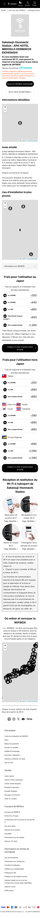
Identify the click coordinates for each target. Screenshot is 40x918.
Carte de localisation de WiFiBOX (16, 736)
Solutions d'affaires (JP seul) (14, 759)
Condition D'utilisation (12, 865)
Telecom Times (9, 887)
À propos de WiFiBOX (12, 812)
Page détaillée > (11, 521)
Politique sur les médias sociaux (15, 876)
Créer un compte (10, 799)
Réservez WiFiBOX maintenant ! (20, 84)
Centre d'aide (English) (12, 783)
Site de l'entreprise (11, 858)
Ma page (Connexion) (12, 795)
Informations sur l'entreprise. (14, 861)
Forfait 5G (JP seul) (11, 816)
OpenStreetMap (32, 141)
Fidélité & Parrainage (11, 751)
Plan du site (8, 763)
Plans (6, 740)
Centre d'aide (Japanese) (13, 780)
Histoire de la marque (12, 830)
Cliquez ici (6, 709)
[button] (20, 123)
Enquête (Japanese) (11, 787)
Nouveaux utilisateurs (12, 755)
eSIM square (9, 890)
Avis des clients (10, 826)
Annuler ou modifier (11, 747)
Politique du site (10, 873)
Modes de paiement (11, 744)
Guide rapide (9, 776)
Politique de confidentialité (14, 869)
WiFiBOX (8, 911)
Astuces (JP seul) (10, 841)
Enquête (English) (10, 791)
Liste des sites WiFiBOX (16, 10)
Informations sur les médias (14, 837)
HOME (3, 10)
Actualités (8, 834)
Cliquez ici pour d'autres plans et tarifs (20, 348)
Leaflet (23, 141)
